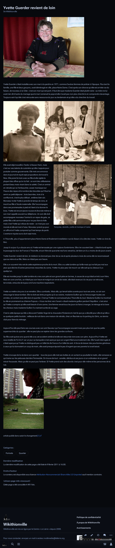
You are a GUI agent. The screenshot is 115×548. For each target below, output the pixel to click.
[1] (38, 436)
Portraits (9, 453)
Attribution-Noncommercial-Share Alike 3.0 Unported (59, 474)
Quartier (22, 453)
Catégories (8, 448)
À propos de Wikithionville (88, 522)
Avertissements (84, 528)
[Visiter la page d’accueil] (4, 544)
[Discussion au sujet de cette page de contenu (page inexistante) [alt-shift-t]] (105, 535)
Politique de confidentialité (89, 517)
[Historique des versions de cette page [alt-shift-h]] (98, 535)
